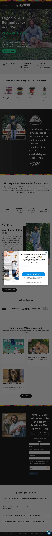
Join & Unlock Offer (33, 274)
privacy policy (37, 278)
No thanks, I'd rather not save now (33, 282)
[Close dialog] (46, 252)
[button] (49, 533)
